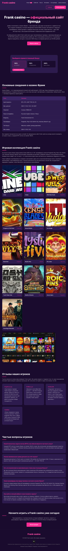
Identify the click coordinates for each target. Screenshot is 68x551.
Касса (41, 2)
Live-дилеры (54, 2)
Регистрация (34, 524)
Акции (29, 2)
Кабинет (50, 7)
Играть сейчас (34, 43)
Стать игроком (60, 7)
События (36, 2)
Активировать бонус (18, 69)
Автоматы (46, 2)
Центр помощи (62, 2)
